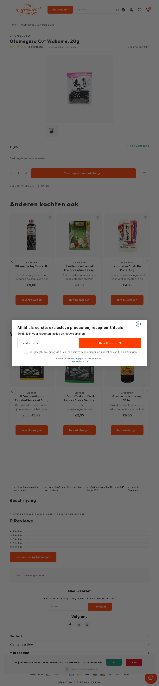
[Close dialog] (138, 324)
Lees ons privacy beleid (79, 361)
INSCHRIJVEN (110, 343)
